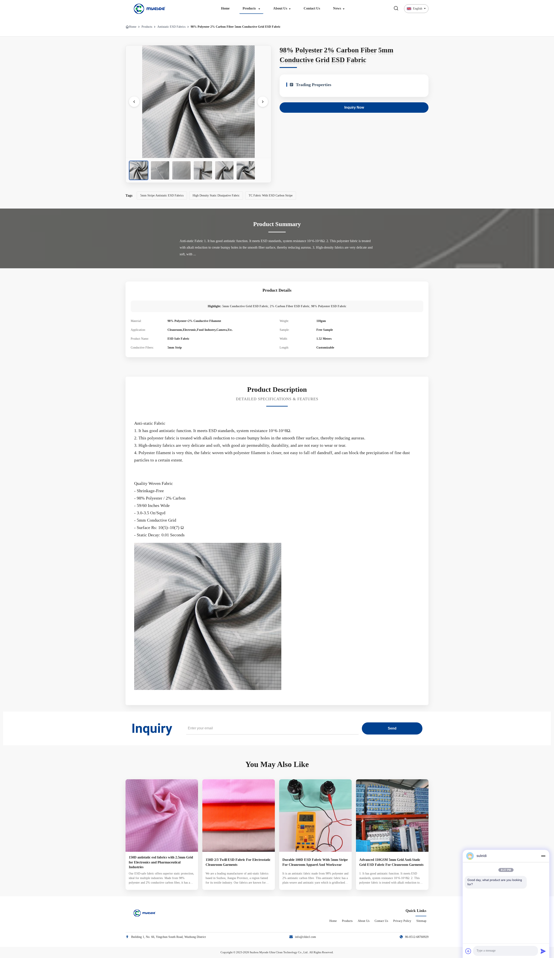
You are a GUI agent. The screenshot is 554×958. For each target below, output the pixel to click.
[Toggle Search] (396, 9)
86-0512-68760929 (416, 937)
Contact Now (161, 883)
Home (225, 8)
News (337, 8)
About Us (280, 8)
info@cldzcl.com (305, 937)
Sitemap (421, 921)
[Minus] (543, 855)
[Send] (543, 951)
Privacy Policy (402, 921)
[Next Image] (263, 101)
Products (250, 8)
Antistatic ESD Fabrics (171, 26)
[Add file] (468, 951)
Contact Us (312, 8)
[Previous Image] (134, 101)
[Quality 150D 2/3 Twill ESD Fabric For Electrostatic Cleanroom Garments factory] (238, 815)
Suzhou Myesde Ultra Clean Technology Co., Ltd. (279, 952)
